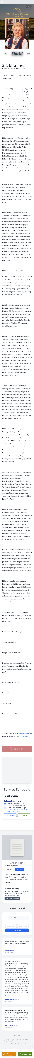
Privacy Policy (11, 1041)
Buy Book (20, 869)
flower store (24, 736)
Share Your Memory (12, 898)
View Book (9, 869)
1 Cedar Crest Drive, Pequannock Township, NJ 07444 (18, 810)
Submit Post (17, 930)
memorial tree (25, 733)
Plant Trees (24, 815)
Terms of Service (22, 1041)
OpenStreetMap (19, 1044)
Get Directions (10, 815)
